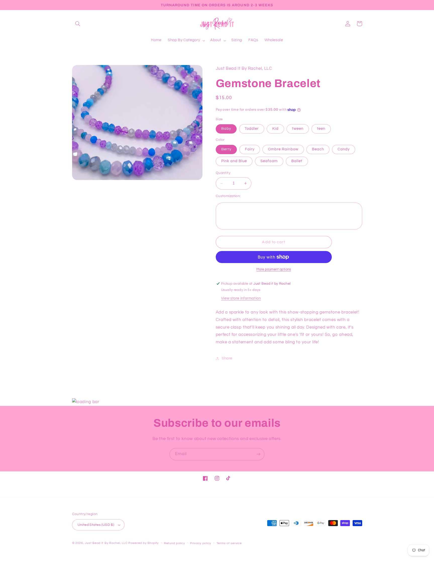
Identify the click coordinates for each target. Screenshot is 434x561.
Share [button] (227, 358)
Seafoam (269, 161)
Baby (226, 129)
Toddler (252, 129)
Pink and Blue (234, 161)
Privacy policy (200, 543)
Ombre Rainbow (283, 149)
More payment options (273, 269)
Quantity (223, 173)
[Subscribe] (258, 454)
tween (297, 129)
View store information (241, 298)
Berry (226, 149)
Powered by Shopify (143, 543)
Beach (318, 149)
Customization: (228, 196)
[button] (78, 23)
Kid (275, 129)
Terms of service (229, 543)
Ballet (296, 161)
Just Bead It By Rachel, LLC (106, 543)
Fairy (249, 149)
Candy (344, 149)
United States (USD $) (96, 525)
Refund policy (174, 543)
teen (321, 129)
